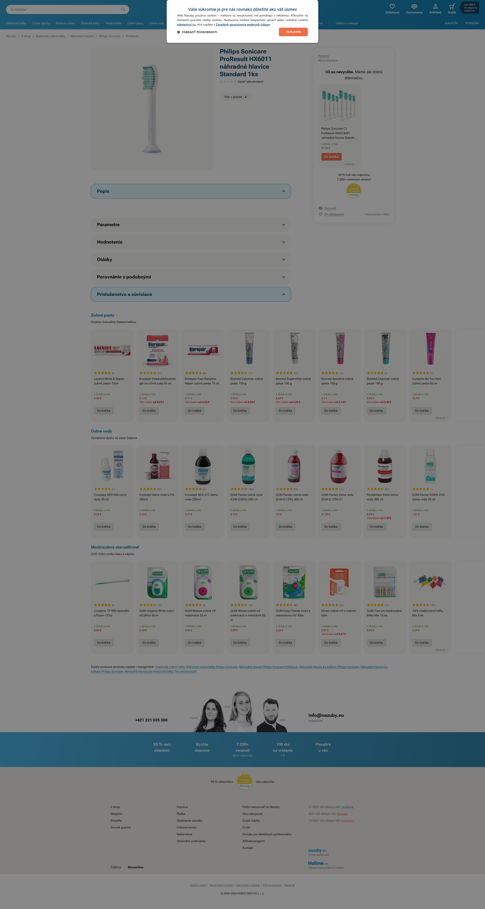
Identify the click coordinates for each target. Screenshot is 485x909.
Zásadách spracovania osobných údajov (243, 24)
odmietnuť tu (186, 24)
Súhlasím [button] (293, 32)
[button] (197, 32)
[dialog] (242, 21)
